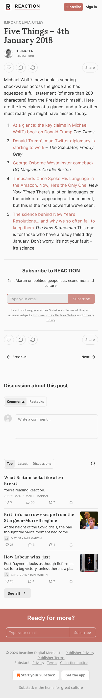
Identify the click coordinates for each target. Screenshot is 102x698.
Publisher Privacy (80, 652)
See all (14, 593)
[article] (51, 490)
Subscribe (73, 7)
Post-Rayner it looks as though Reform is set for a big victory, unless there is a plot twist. (39, 566)
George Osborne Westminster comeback (53, 162)
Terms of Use (74, 310)
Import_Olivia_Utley (24, 22)
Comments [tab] (16, 401)
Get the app (75, 675)
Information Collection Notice (54, 315)
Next (85, 357)
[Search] (93, 464)
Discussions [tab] (42, 463)
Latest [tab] (23, 463)
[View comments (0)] (21, 68)
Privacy (38, 662)
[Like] (9, 68)
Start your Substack (38, 675)
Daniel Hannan (36, 496)
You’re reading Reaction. (24, 489)
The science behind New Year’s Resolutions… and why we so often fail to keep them (54, 221)
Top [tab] (10, 463)
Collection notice (74, 662)
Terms (52, 662)
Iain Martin (24, 51)
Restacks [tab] (36, 401)
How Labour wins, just (27, 557)
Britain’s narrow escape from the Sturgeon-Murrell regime (39, 517)
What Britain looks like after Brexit (34, 480)
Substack (26, 687)
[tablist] (25, 401)
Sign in (91, 7)
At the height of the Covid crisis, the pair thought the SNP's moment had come (38, 529)
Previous (19, 357)
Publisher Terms (51, 657)
